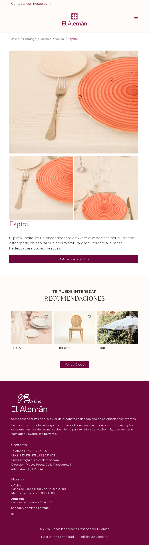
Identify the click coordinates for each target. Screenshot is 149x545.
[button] (31, 3)
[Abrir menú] (136, 19)
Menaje (45, 39)
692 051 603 (47, 455)
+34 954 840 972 (37, 451)
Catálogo (30, 39)
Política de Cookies (93, 537)
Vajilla (59, 39)
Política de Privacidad (57, 537)
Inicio (15, 39)
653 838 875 (28, 455)
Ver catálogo (74, 364)
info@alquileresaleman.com (39, 460)
